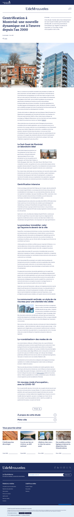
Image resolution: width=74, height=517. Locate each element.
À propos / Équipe (29, 486)
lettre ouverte (40, 373)
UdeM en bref (5, 496)
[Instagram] (64, 467)
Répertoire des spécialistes (8, 488)
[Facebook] (55, 467)
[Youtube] (61, 467)
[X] (70, 467)
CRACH (44, 120)
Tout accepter (28, 513)
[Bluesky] (67, 467)
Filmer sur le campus (7, 493)
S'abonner (67, 475)
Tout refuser (22, 513)
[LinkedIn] (58, 467)
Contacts (4, 500)
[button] (69, 8)
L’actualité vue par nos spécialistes (9, 486)
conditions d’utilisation (26, 515)
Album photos (5, 491)
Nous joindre (28, 488)
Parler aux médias (6, 498)
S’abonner (27, 491)
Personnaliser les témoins (13, 513)
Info (72, 85)
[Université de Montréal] (6, 2)
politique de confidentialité (15, 515)
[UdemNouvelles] (37, 8)
